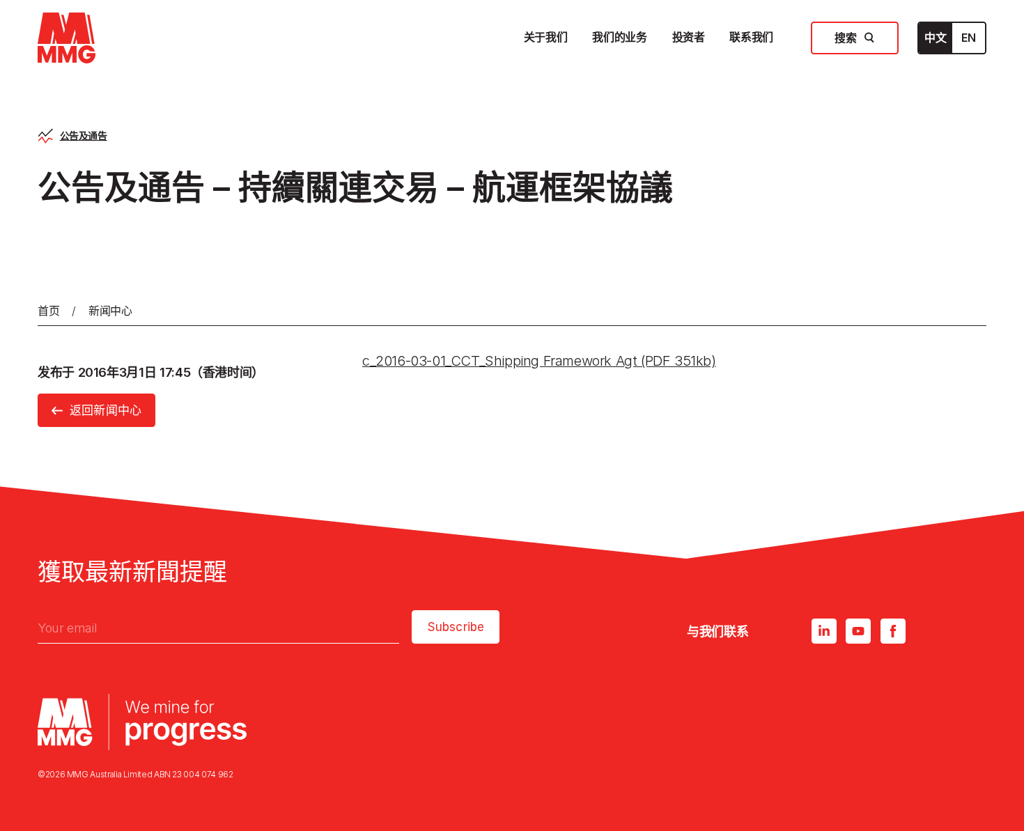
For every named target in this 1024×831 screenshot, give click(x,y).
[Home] (66, 38)
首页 (48, 311)
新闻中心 (110, 311)
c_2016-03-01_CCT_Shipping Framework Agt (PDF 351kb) (539, 360)
